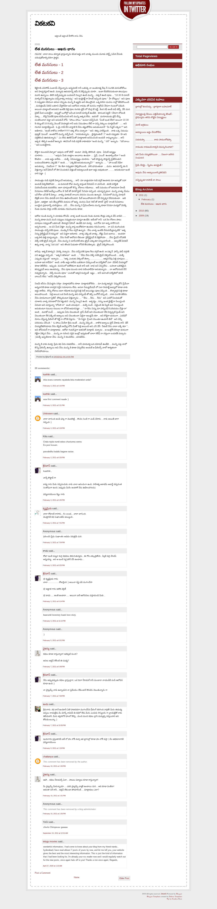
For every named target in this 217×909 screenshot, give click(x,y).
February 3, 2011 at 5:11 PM (53, 405)
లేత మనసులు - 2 (49, 72)
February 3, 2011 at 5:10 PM (54, 386)
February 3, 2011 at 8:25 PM (54, 565)
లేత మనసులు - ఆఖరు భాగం (55, 49)
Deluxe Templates (175, 896)
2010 (141, 210)
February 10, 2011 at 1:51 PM (54, 796)
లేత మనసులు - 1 (49, 64)
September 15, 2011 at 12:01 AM (55, 833)
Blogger (179, 893)
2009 (141, 215)
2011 (141, 195)
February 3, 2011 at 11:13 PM (54, 621)
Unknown (48, 413)
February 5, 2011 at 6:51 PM (54, 640)
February (146, 199)
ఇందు (45, 704)
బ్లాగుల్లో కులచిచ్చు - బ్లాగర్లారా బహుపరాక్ (153, 106)
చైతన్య (46, 648)
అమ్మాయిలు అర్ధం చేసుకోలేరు (148, 132)
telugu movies (50, 841)
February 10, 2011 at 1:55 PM (54, 814)
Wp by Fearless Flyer (174, 899)
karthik (46, 374)
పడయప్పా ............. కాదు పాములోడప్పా (153, 139)
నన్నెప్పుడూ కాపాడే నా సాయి (148, 180)
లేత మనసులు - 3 (49, 80)
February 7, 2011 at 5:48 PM (54, 667)
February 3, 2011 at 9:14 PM (54, 601)
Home (76, 877)
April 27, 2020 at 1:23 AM (52, 866)
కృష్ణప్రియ (47, 508)
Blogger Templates (153, 896)
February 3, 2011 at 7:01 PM (54, 523)
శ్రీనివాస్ (46, 465)
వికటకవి (45, 23)
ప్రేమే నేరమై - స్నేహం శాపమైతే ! (149, 165)
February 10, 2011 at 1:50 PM (54, 766)
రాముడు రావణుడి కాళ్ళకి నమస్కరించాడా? (154, 147)
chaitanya (48, 756)
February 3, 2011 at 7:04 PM (54, 542)
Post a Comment (42, 873)
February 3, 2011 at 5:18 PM (54, 428)
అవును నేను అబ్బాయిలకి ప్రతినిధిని (151, 172)
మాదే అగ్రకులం (142, 125)
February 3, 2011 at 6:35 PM (54, 457)
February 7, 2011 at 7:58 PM (54, 696)
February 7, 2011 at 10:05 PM (54, 725)
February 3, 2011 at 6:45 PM (54, 500)
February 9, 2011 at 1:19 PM (54, 748)
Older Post (124, 878)
